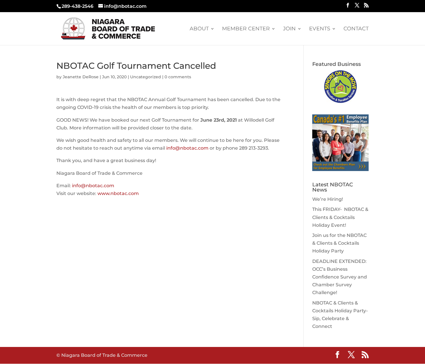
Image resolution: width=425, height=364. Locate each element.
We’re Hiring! (327, 199)
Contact (356, 29)
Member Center (246, 29)
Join (289, 29)
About (199, 29)
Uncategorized (145, 76)
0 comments (178, 76)
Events (319, 29)
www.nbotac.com (118, 193)
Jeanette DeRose (81, 76)
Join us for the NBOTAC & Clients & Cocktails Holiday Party (339, 243)
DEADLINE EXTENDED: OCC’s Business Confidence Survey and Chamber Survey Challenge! (339, 277)
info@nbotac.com (187, 148)
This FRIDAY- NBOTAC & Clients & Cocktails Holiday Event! (340, 217)
